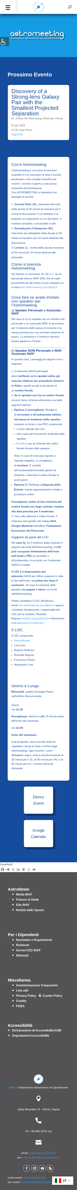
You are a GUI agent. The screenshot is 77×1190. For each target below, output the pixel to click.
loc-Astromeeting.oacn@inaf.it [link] (39, 287)
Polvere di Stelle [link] (27, 899)
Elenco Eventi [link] (38, 800)
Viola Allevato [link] (22, 640)
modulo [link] (23, 443)
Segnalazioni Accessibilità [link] (30, 1035)
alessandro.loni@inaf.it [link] (30, 622)
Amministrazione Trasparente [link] (37, 985)
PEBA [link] (20, 1006)
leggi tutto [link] (17, 134)
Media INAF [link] (24, 894)
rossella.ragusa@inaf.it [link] (34, 618)
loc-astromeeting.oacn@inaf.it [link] (37, 605)
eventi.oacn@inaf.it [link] (34, 1177)
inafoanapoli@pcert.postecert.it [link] (41, 1157)
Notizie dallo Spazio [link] (30, 910)
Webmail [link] (22, 955)
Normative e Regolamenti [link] (34, 939)
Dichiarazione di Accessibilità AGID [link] (36, 1030)
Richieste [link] (22, 945)
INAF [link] (12, 1087)
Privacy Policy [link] (26, 995)
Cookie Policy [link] (52, 995)
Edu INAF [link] (23, 904)
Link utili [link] (22, 990)
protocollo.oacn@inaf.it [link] (42, 1152)
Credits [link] (21, 1000)
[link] (4, 41)
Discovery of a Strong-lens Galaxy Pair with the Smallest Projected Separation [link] (35, 102)
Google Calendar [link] (38, 833)
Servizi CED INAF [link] (28, 950)
